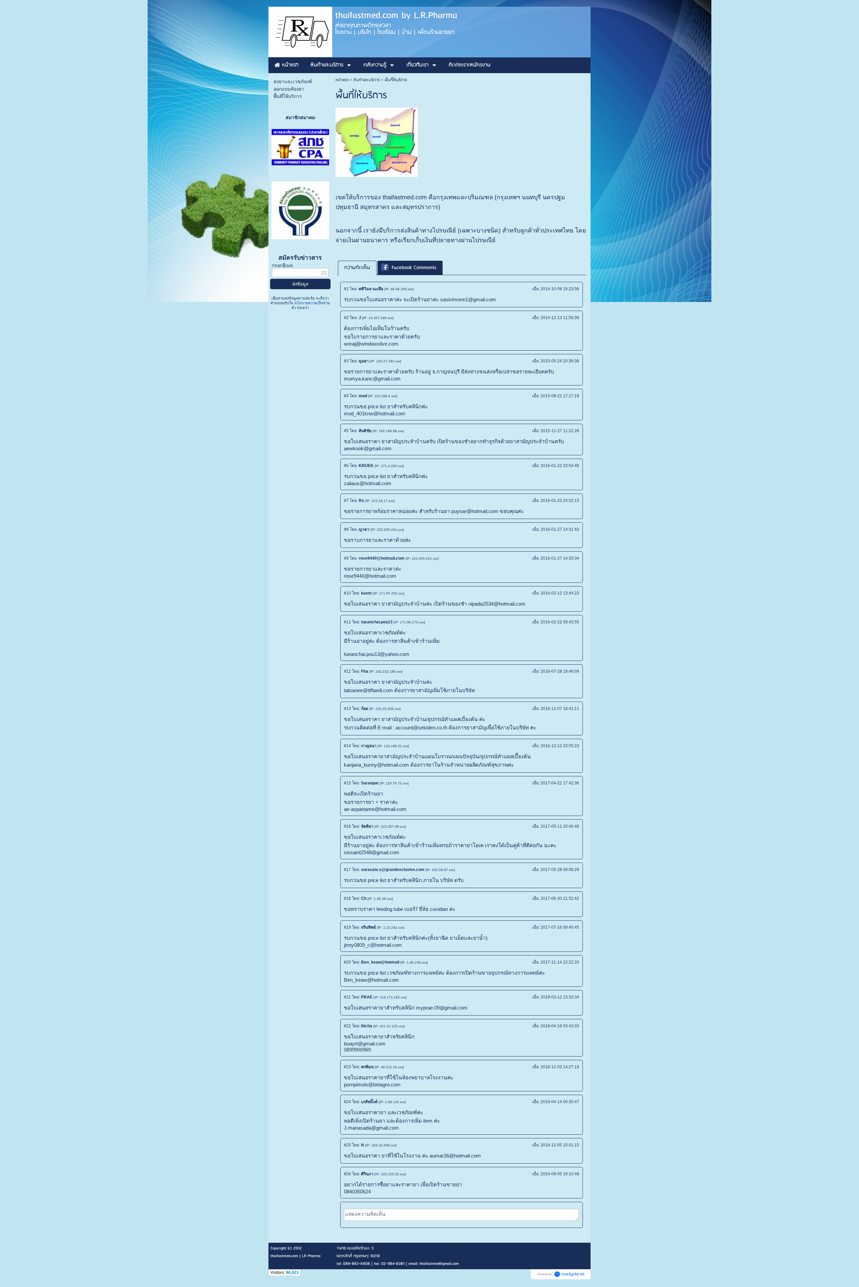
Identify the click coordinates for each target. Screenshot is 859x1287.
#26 (347, 1174)
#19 (347, 927)
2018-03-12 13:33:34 (560, 997)
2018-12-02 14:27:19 (560, 1067)
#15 (347, 783)
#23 (347, 1067)
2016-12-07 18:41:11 (560, 708)
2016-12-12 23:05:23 (560, 745)
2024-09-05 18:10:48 (560, 1174)
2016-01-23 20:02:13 (560, 500)
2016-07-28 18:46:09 (560, 671)
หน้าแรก (342, 80)
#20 (347, 962)
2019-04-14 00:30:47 (560, 1101)
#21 (347, 997)
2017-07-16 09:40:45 (560, 927)
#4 (346, 396)
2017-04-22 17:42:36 (560, 783)
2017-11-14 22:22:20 (560, 962)
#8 (346, 529)
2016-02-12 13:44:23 (560, 593)
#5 (346, 430)
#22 (347, 1026)
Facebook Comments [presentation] (414, 267)
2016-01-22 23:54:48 (560, 465)
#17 (347, 869)
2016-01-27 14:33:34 (560, 558)
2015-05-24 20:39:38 (560, 361)
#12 (347, 671)
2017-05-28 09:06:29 (560, 869)
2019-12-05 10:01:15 (560, 1145)
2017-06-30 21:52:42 (560, 898)
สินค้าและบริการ (366, 80)
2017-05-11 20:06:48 (560, 826)
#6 (346, 465)
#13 (347, 708)
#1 (346, 289)
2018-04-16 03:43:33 (560, 1026)
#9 (346, 558)
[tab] (357, 268)
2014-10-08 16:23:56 (560, 289)
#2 (346, 317)
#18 (347, 898)
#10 (347, 593)
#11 (347, 622)
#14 (347, 745)
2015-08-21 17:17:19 (560, 396)
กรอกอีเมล (282, 265)
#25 (347, 1145)
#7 (346, 500)
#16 (347, 826)
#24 (347, 1101)
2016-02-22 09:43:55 (560, 622)
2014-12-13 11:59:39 (560, 317)
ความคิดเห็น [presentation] (357, 267)
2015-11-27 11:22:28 (560, 430)
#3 (346, 361)
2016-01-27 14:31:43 (560, 529)
